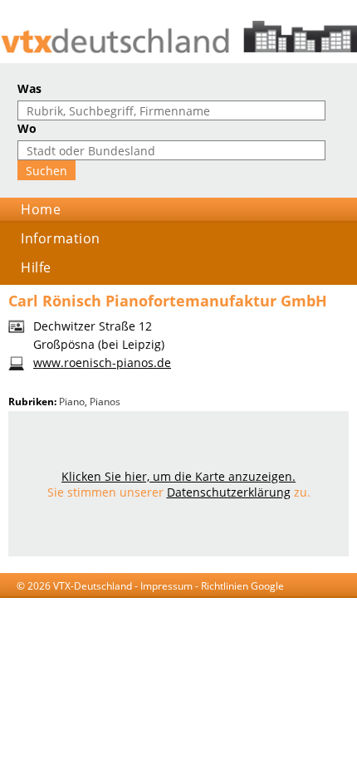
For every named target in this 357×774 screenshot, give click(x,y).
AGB (91, 602)
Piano (72, 401)
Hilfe (36, 267)
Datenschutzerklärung (229, 492)
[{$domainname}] (178, 37)
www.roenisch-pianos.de (102, 362)
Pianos (105, 401)
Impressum (166, 586)
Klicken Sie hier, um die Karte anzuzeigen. (178, 476)
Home (41, 209)
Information (60, 238)
